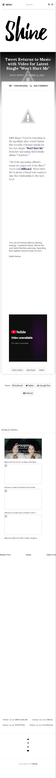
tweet (41, 370)
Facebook (18, 385)
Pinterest (29, 393)
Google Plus (44, 385)
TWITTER (14, 725)
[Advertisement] (28, 212)
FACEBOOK (41, 725)
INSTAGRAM (15, 719)
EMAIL (42, 719)
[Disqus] (28, 595)
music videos (17, 75)
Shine (34, 763)
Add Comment (41, 85)
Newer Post (5, 554)
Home (28, 554)
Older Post (51, 554)
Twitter (30, 385)
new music (31, 370)
